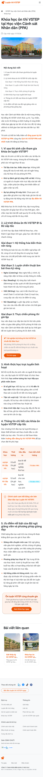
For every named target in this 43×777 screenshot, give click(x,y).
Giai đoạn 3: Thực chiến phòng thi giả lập (20, 91)
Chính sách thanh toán (30, 726)
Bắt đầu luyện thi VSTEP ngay (15, 690)
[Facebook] (31, 685)
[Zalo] (19, 685)
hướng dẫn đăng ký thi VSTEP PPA (20, 438)
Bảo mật (14, 763)
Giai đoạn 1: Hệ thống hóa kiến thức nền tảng (21, 82)
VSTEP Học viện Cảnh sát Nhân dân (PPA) (21, 11)
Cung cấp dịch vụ (7, 734)
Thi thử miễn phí (6, 704)
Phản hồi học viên (28, 712)
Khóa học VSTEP (6, 716)
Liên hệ (25, 708)
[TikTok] (27, 685)
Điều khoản (25, 763)
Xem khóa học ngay (21, 609)
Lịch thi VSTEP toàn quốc (31, 716)
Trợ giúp (4, 763)
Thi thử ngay (11, 355)
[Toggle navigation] (39, 2)
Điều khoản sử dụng (7, 730)
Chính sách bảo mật (7, 726)
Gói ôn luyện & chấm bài (9, 712)
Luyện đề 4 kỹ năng (7, 708)
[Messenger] (23, 685)
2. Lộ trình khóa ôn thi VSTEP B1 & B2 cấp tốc (20, 78)
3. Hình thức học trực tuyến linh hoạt (17, 95)
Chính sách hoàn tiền (29, 730)
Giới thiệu (26, 704)
